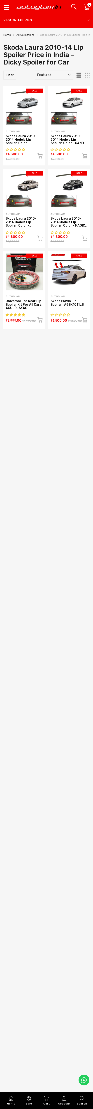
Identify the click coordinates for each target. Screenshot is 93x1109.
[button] (16, 150)
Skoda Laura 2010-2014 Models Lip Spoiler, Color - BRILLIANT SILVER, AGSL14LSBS (21, 143)
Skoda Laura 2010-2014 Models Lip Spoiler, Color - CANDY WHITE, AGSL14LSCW (68, 141)
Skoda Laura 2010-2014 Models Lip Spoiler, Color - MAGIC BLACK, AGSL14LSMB (68, 224)
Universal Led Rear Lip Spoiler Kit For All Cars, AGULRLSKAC (24, 304)
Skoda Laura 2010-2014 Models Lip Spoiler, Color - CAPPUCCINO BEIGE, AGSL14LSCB (21, 225)
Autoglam (58, 296)
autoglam (13, 131)
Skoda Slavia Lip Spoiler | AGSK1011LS (67, 302)
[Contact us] (84, 1080)
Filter (10, 75)
